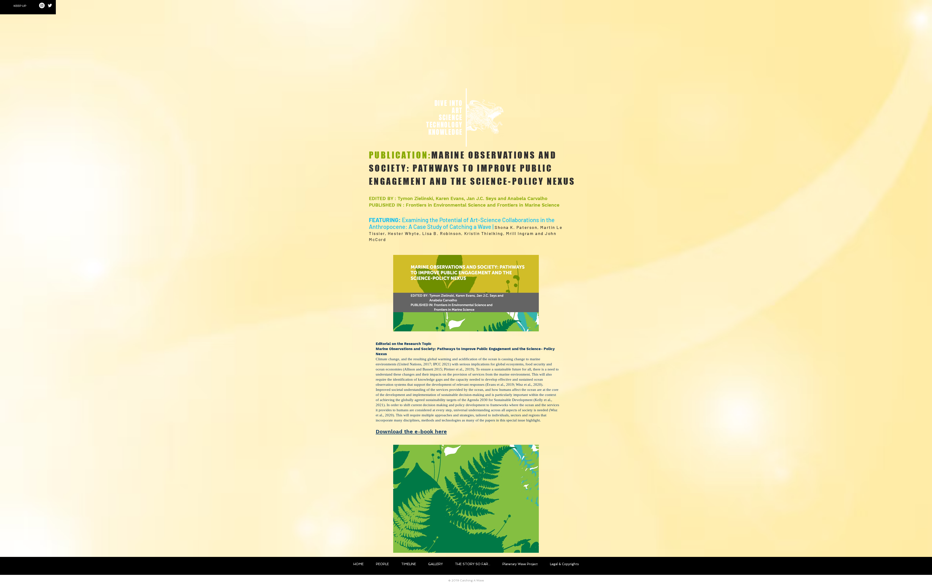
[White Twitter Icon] (50, 5)
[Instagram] (42, 5)
